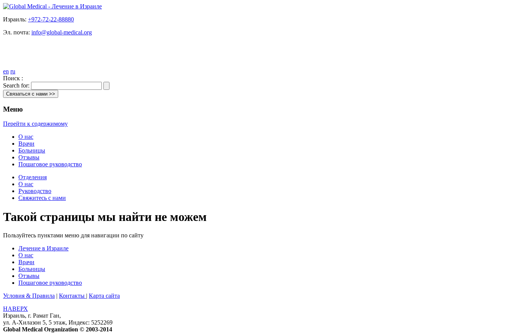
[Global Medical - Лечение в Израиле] (52, 6)
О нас (25, 136)
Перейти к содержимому (35, 123)
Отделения (32, 177)
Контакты (72, 295)
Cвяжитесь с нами (42, 198)
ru (12, 71)
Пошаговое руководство (50, 164)
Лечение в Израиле (43, 248)
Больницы (31, 150)
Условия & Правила (29, 295)
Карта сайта (104, 295)
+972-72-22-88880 (51, 19)
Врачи (26, 143)
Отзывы (28, 157)
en (6, 71)
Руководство (34, 191)
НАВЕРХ (15, 308)
